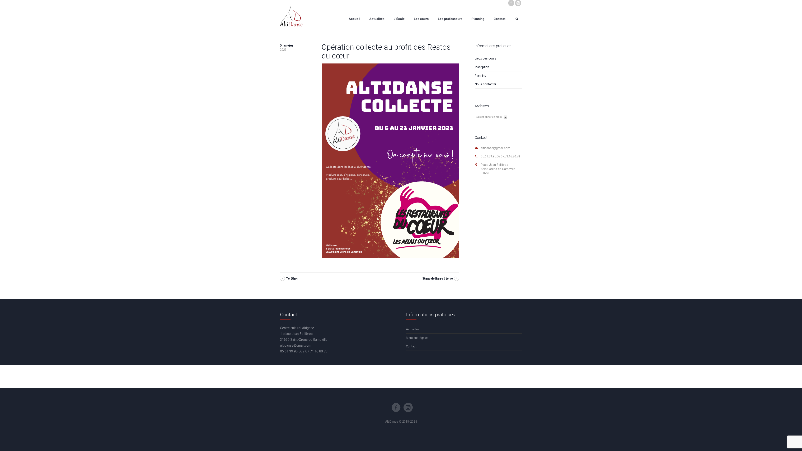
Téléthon (292, 278)
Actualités (412, 329)
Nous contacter (485, 84)
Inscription (482, 67)
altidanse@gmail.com (495, 148)
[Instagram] (518, 3)
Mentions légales (417, 338)
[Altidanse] (291, 18)
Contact (411, 346)
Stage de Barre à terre (437, 278)
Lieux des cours (485, 58)
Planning (480, 75)
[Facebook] (511, 3)
